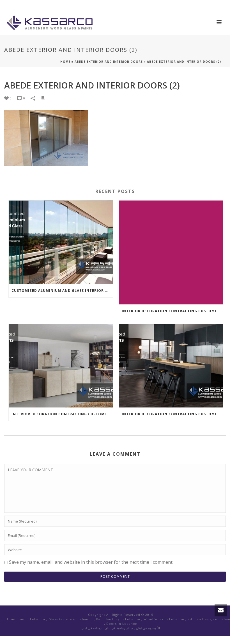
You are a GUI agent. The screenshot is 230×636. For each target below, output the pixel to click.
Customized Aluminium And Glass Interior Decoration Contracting (62, 290)
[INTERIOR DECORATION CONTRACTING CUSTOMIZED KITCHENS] (171, 252)
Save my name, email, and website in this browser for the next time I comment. (91, 562)
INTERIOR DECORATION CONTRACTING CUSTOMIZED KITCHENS (172, 311)
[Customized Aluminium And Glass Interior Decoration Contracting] (61, 242)
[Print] (46, 98)
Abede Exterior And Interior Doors (109, 62)
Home (65, 62)
